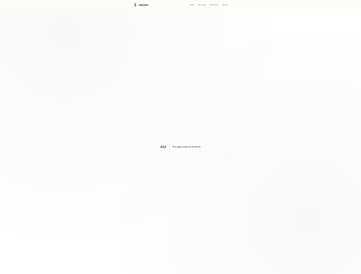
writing (202, 5)
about (225, 5)
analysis (214, 5)
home (192, 5)
